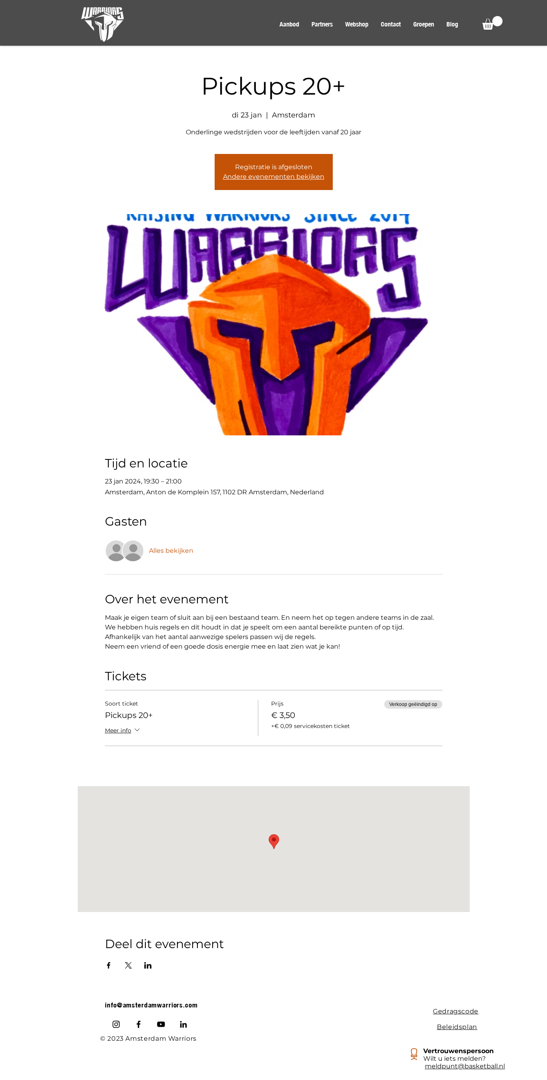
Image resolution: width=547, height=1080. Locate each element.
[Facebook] (138, 1024)
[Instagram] (116, 1024)
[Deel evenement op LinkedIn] (148, 965)
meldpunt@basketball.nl (465, 1066)
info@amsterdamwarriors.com (151, 1005)
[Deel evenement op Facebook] (109, 965)
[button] (289, 24)
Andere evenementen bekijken (273, 176)
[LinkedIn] (183, 1024)
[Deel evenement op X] (128, 965)
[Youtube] (161, 1024)
